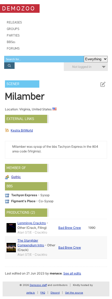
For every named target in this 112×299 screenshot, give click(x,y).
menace (56, 273)
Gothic (16, 177)
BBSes (11, 42)
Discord (55, 292)
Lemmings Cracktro (31, 223)
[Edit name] (102, 84)
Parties (13, 35)
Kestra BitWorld (22, 130)
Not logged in (81, 67)
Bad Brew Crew (69, 228)
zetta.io (30, 292)
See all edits (72, 273)
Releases (14, 22)
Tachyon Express (24, 195)
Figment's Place (23, 201)
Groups (13, 29)
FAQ (42, 292)
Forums (13, 48)
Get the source (74, 292)
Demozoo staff (38, 285)
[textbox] (44, 59)
